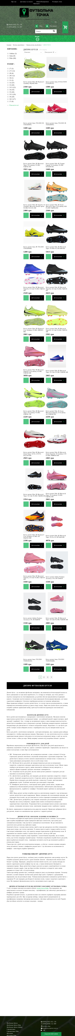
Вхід (40, 26)
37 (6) (11, 101)
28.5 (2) (12, 75)
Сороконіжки (11, 1029)
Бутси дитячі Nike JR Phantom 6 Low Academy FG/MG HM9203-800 (33, 330)
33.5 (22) (12, 87)
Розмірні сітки (57, 1)
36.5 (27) (12, 99)
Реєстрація (53, 26)
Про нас (14, 1)
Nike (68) (12, 58)
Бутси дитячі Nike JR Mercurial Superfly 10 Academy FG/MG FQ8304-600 (33, 371)
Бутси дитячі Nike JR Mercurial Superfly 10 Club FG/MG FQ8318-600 (34, 577)
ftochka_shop (46, 1026)
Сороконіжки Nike (13, 1031)
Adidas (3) (13, 53)
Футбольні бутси (12, 1023)
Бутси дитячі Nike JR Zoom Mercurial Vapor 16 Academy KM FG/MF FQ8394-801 (56, 206)
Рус (56, 22)
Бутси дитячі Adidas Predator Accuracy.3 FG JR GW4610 (55, 577)
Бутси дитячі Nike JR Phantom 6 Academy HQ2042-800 (33, 82)
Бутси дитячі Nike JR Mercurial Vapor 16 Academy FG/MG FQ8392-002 (33, 165)
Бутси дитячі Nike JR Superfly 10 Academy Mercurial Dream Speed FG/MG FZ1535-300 (34, 206)
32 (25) (11, 82)
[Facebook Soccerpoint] (41, 1030)
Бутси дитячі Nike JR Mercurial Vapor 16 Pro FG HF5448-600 (56, 536)
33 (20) (11, 85)
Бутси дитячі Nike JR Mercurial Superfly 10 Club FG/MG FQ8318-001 (56, 289)
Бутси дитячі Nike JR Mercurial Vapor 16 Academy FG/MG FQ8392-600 (56, 495)
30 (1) (11, 78)
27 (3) (11, 68)
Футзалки (10, 1033)
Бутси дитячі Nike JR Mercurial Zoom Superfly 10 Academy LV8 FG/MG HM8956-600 (56, 454)
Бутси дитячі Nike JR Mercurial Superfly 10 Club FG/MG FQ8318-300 (56, 330)
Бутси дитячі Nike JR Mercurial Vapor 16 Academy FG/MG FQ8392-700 (33, 412)
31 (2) (11, 80)
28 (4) (11, 73)
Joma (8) (12, 56)
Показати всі (14, 105)
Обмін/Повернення (42, 1)
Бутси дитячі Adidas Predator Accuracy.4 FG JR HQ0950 (32, 618)
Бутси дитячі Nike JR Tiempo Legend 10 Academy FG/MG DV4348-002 (55, 165)
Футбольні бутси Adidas (14, 1027)
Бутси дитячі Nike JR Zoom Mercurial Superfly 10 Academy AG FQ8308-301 (56, 412)
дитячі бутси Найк (43, 888)
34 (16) (11, 90)
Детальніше (35, 91)
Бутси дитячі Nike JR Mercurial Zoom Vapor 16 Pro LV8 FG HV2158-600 (33, 454)
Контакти (37, 3)
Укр (53, 22)
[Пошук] (54, 31)
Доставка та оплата (26, 1)
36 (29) (11, 97)
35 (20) (11, 92)
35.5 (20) (12, 94)
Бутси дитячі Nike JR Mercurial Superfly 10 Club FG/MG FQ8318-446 (34, 289)
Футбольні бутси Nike (14, 1025)
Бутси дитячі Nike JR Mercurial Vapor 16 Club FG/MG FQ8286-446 (57, 371)
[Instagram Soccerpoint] (44, 1030)
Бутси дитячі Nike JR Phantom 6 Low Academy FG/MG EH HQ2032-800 (33, 536)
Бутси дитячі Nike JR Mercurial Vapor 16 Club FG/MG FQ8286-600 (57, 618)
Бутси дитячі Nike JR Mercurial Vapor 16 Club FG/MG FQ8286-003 (34, 495)
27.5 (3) (12, 71)
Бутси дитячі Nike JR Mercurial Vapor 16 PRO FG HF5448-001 (56, 247)
